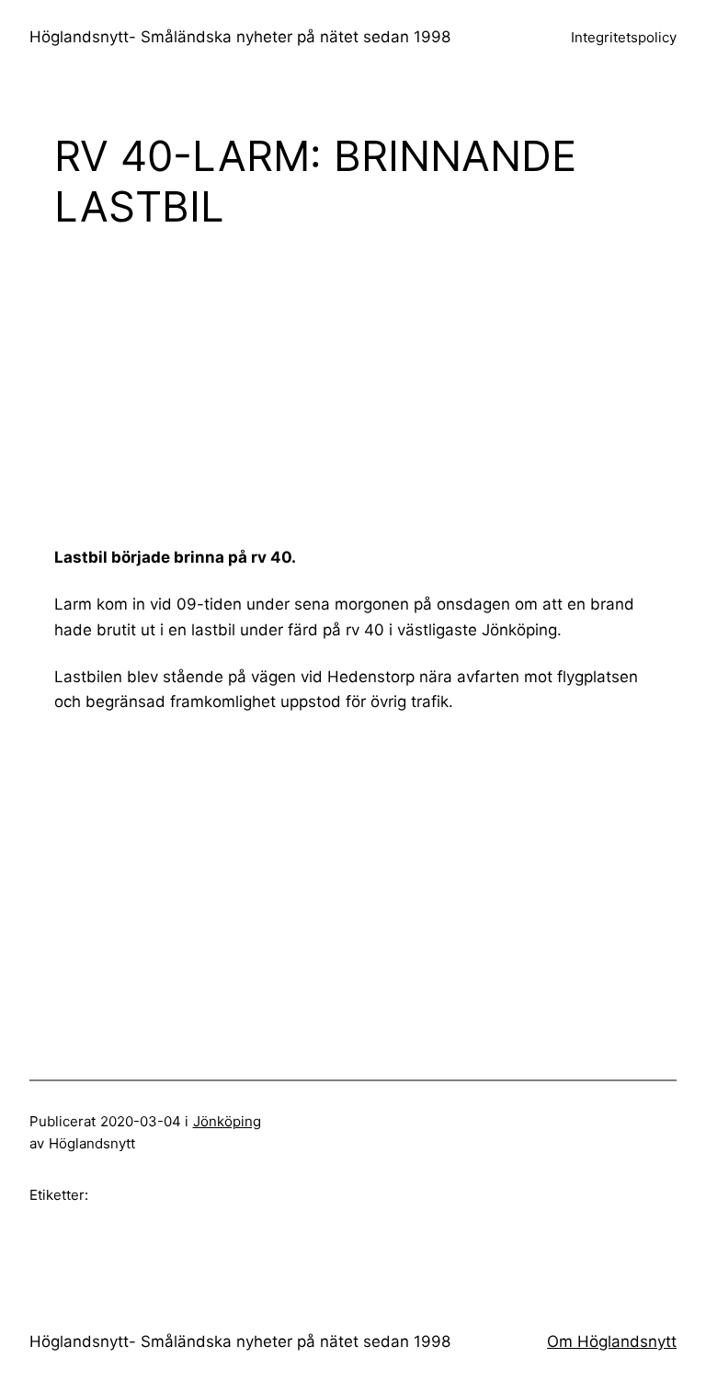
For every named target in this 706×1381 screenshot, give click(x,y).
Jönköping (227, 1121)
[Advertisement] (380, 387)
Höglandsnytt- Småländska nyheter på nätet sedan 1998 (239, 37)
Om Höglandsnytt (612, 1341)
